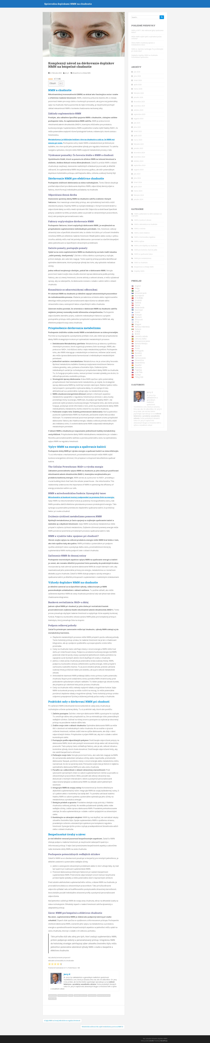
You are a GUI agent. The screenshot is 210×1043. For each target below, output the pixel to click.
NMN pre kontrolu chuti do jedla (145, 250)
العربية (137, 291)
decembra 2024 (139, 153)
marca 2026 (138, 89)
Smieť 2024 (138, 182)
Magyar (138, 324)
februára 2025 (139, 144)
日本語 (137, 331)
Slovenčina (139, 360)
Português (139, 350)
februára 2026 (139, 93)
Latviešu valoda (141, 336)
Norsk (137, 346)
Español (138, 365)
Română (138, 353)
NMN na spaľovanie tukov (143, 254)
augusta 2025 (138, 119)
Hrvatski (138, 300)
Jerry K (67, 73)
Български (139, 295)
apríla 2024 (138, 187)
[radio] (49, 964)
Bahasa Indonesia (142, 327)
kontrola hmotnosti (104, 995)
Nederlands (139, 307)
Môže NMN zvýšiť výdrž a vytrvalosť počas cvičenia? (146, 38)
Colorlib (151, 1041)
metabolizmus (62, 995)
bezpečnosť (92, 995)
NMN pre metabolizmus (142, 258)
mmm (71, 995)
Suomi (137, 312)
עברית (137, 322)
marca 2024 (138, 191)
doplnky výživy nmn (80, 995)
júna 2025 (137, 127)
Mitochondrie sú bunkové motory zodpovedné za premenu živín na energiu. (81, 497)
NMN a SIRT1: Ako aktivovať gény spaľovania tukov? (147, 31)
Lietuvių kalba (140, 338)
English (138, 286)
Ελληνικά (139, 319)
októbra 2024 (138, 161)
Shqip (137, 288)
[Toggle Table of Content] (59, 83)
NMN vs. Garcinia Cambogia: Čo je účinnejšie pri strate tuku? (147, 50)
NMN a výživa (139, 241)
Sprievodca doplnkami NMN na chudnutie (68, 3)
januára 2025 (138, 148)
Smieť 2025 (138, 131)
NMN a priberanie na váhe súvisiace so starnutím (146, 215)
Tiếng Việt (139, 377)
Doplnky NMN (139, 271)
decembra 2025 (139, 102)
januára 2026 (138, 97)
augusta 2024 (138, 170)
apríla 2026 (138, 85)
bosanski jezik (140, 293)
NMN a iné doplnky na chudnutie (145, 246)
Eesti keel (139, 310)
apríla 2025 (138, 136)
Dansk (137, 305)
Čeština (138, 303)
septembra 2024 (139, 165)
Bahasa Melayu (141, 343)
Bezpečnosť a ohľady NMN (81, 73)
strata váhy (52, 999)
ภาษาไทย (138, 372)
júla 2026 (137, 72)
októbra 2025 (138, 110)
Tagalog (138, 370)
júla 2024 (137, 174)
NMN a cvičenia (139, 229)
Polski (137, 348)
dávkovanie (52, 995)
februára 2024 (139, 195)
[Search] (162, 17)
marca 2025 (138, 140)
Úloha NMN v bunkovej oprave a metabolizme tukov (143, 44)
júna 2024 (137, 178)
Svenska (138, 367)
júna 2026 (137, 76)
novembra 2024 (139, 157)
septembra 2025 (139, 114)
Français (138, 315)
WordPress (163, 1041)
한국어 (137, 334)
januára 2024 (138, 199)
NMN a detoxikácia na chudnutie (145, 224)
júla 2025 (137, 123)
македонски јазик (142, 341)
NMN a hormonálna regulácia (144, 237)
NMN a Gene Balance (142, 233)
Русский (138, 355)
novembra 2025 (139, 106)
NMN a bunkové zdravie (142, 220)
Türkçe (138, 374)
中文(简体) (139, 298)
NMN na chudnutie (141, 263)
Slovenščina (140, 362)
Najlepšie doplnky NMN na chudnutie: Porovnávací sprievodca (144, 56)
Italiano (138, 329)
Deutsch (138, 317)
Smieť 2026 (138, 80)
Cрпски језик (140, 358)
